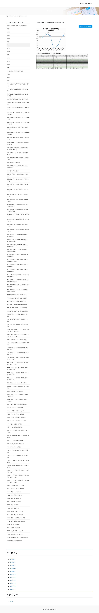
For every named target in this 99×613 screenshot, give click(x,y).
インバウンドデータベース (15, 22)
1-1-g (8, 35)
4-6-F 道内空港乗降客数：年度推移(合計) (17, 301)
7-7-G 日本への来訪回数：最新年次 (16, 521)
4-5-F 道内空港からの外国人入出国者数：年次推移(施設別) (18, 270)
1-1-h (8, 38)
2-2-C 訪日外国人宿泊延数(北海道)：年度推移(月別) (18, 118)
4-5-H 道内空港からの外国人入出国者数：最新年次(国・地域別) (18, 280)
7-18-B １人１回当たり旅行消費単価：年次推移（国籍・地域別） (18, 476)
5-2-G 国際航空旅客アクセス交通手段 (16, 339)
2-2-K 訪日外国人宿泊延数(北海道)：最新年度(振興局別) (18, 143)
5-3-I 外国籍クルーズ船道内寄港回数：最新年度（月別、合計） (18, 358)
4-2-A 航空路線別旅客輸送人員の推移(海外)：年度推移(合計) (18, 205)
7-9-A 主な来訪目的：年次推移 (15, 530)
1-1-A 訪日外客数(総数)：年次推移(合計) (17, 25)
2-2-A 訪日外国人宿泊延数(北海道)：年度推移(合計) (18, 108)
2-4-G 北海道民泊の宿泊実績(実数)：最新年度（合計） (17, 153)
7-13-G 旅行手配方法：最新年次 (15, 443)
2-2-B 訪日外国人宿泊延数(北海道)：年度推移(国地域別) (18, 113)
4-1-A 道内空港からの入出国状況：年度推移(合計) (17, 175)
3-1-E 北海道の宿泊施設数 (13, 162)
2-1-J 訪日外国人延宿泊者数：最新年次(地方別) (18, 103)
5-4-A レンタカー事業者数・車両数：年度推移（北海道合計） (17, 368)
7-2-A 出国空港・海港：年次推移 (15, 485)
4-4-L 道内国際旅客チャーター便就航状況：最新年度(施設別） (17, 250)
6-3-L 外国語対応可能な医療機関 (15, 391)
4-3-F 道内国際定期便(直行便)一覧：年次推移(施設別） (18, 220)
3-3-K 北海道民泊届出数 (13, 171)
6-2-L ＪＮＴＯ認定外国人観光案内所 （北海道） (18, 387)
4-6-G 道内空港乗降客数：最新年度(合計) (17, 304)
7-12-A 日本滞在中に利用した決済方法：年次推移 (18, 431)
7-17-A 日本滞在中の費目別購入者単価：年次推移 (18, 461)
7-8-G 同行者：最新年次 (13, 527)
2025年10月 (13, 568)
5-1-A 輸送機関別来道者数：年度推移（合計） (17, 315)
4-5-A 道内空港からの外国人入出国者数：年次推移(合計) (17, 255)
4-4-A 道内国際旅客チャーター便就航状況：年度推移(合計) (17, 235)
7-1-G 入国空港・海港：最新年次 (15, 414)
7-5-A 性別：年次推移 (12, 504)
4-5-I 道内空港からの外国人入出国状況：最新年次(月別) (18, 285)
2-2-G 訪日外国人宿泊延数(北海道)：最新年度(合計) (17, 128)
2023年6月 (13, 586)
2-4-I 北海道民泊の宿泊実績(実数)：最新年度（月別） (18, 158)
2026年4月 (13, 562)
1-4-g (8, 67)
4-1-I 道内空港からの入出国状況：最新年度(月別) (17, 195)
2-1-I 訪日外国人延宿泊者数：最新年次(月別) (18, 99)
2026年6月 (13, 559)
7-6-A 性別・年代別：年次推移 (15, 511)
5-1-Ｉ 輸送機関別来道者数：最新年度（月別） (17, 325)
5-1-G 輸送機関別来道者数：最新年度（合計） (17, 320)
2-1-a (8, 74)
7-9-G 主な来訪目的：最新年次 (15, 534)
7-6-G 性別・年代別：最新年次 (15, 514)
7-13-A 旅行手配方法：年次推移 (15, 440)
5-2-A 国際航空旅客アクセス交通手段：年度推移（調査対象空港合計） (18, 330)
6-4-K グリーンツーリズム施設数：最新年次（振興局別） (18, 400)
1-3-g (8, 61)
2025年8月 (13, 571)
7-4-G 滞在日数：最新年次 (14, 501)
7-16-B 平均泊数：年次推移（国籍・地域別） (17, 451)
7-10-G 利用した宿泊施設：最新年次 (16, 420)
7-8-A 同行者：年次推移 (13, 524)
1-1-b (8, 28)
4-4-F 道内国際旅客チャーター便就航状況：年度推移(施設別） (18, 240)
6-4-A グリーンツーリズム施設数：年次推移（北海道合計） (17, 395)
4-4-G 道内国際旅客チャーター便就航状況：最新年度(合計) (18, 245)
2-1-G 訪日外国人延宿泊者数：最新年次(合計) (17, 89)
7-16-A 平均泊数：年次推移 (14, 447)
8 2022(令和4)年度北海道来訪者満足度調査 (17, 537)
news (11, 601)
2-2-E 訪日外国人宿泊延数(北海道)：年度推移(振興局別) (18, 123)
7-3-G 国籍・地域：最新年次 (14, 495)
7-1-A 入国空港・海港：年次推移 (15, 411)
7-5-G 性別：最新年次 (13, 508)
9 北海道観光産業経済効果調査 (14, 540)
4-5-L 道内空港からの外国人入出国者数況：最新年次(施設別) (17, 290)
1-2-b (8, 48)
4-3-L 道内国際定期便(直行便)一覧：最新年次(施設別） (18, 230)
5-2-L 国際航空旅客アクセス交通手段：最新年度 (18, 343)
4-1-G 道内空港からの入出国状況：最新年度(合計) (18, 190)
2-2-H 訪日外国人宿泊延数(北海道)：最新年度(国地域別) (18, 133)
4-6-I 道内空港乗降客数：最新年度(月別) (17, 307)
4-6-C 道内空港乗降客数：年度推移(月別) (17, 298)
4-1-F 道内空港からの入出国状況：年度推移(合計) (18, 185)
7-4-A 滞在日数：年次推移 (14, 498)
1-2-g (8, 51)
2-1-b (8, 77)
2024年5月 (13, 580)
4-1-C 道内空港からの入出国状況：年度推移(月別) (18, 180)
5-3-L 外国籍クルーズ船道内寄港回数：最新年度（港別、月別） (17, 363)
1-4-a (8, 64)
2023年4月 (13, 589)
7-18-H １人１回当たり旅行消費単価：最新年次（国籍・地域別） (18, 481)
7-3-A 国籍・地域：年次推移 (14, 492)
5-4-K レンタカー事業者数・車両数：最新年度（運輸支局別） (18, 378)
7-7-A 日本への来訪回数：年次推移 (16, 518)
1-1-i (8, 41)
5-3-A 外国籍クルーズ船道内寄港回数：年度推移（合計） (17, 348)
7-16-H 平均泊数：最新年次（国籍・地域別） (17, 456)
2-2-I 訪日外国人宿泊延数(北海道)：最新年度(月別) (18, 138)
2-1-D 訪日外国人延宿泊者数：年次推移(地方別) (18, 84)
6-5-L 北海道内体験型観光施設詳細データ (17, 404)
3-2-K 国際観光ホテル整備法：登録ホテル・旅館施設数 (18, 166)
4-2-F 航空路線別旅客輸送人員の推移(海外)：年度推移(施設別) (18, 210)
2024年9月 (13, 577)
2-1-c (8, 80)
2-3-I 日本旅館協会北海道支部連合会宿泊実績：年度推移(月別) (17, 148)
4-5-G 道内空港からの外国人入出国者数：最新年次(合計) (18, 275)
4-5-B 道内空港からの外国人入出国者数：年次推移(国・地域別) (18, 260)
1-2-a (8, 45)
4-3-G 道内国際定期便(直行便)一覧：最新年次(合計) (17, 225)
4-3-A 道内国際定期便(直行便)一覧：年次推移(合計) (18, 215)
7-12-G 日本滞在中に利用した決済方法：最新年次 (18, 436)
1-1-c (8, 32)
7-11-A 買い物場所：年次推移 (14, 424)
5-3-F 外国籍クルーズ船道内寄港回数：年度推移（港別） (18, 353)
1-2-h (8, 54)
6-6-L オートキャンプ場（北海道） (15, 407)
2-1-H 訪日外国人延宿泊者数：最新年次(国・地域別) (18, 94)
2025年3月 (13, 574)
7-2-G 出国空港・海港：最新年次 (15, 488)
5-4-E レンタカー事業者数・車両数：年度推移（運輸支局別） (18, 373)
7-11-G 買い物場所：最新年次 (14, 427)
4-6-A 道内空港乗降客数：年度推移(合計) (17, 294)
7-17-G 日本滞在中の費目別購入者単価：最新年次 (18, 466)
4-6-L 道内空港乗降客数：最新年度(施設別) (17, 311)
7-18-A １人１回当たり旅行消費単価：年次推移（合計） (18, 471)
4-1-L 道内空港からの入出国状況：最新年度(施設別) (17, 200)
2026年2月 (13, 565)
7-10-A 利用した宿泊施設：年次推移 (16, 417)
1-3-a (8, 58)
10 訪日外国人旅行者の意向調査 (15, 71)
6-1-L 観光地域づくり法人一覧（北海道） (17, 383)
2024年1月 (13, 583)
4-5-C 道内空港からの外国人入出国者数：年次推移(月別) (18, 265)
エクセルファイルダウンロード (85, 26)
